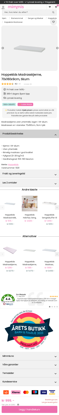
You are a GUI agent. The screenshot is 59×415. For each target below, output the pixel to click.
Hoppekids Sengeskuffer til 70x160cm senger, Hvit (49, 216)
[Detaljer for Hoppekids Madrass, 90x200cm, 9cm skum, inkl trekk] (49, 250)
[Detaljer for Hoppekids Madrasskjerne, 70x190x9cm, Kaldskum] (10, 250)
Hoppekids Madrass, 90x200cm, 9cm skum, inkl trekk (49, 263)
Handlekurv (56, 7)
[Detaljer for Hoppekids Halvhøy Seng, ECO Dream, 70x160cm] (29, 203)
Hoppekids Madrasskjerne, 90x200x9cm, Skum (30, 263)
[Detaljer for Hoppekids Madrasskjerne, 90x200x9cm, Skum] (29, 250)
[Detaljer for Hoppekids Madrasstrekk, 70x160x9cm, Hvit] (10, 203)
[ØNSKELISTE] (50, 7)
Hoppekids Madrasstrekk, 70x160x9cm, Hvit (9, 216)
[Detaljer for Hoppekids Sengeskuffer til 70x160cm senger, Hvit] (49, 203)
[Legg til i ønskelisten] (53, 22)
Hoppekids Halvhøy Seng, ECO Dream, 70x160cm (29, 216)
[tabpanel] (29, 48)
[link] (29, 300)
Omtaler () (28, 84)
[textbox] (27, 12)
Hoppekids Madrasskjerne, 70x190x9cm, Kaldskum (10, 263)
